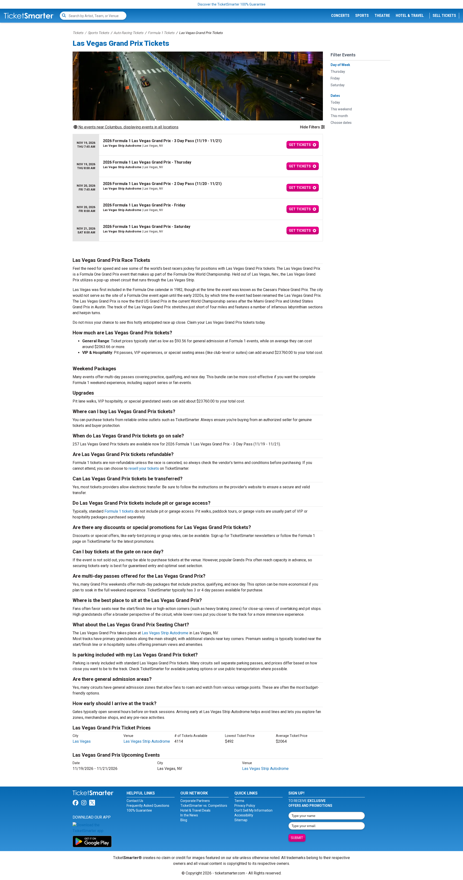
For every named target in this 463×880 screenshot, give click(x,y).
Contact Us (135, 801)
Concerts (340, 15)
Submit (297, 838)
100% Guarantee (139, 810)
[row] (198, 145)
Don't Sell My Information (253, 810)
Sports (362, 15)
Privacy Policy (244, 805)
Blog (183, 820)
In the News (189, 815)
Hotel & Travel (410, 15)
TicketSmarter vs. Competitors (203, 805)
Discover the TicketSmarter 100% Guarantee (232, 4)
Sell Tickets (444, 15)
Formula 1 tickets (119, 511)
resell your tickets (144, 468)
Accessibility (243, 815)
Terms (239, 801)
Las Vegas (82, 741)
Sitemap (240, 820)
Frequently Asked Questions (148, 805)
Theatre (382, 15)
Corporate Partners (195, 801)
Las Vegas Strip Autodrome (165, 633)
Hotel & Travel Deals (195, 810)
